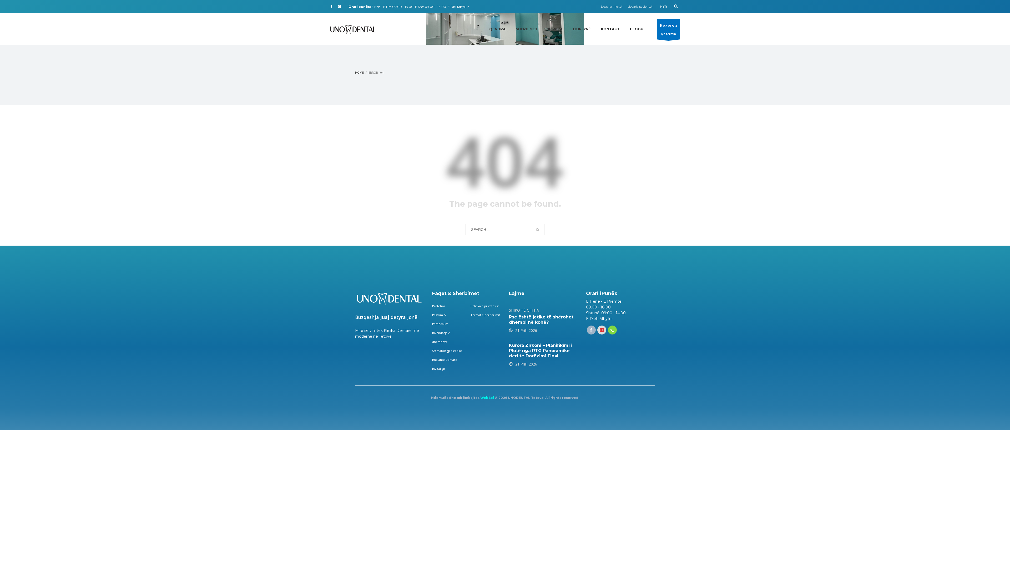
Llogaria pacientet (640, 6)
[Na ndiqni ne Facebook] (591, 330)
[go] (537, 229)
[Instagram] (339, 7)
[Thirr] (612, 330)
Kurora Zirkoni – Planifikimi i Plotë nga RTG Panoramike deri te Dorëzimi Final (540, 350)
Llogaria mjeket (611, 6)
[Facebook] (331, 7)
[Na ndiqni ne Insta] (601, 330)
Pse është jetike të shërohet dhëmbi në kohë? (541, 320)
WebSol (487, 398)
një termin (668, 29)
